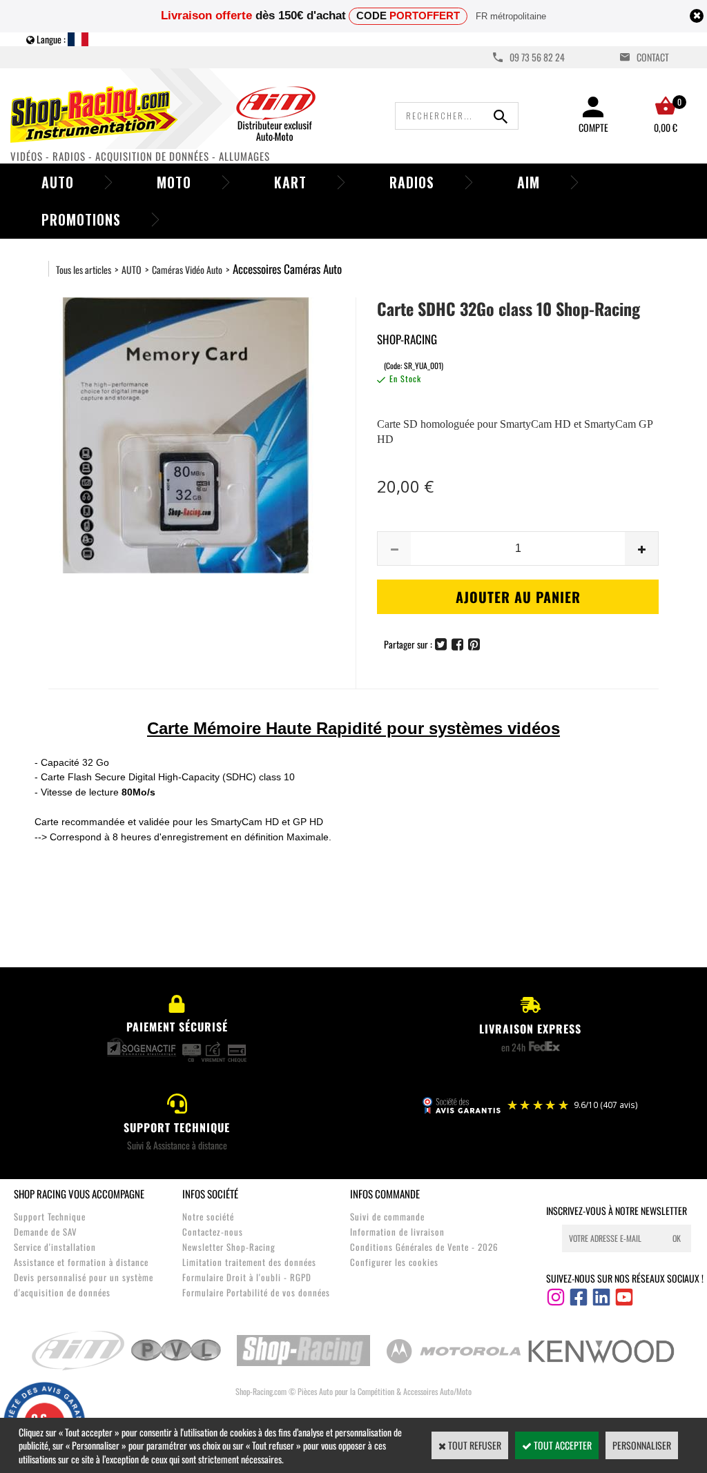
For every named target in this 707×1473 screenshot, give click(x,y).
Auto (57, 182)
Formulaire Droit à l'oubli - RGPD (246, 1277)
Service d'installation (55, 1247)
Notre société (208, 1216)
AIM (528, 182)
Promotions (81, 219)
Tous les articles (83, 269)
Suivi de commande (387, 1216)
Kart (290, 182)
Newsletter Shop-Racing (228, 1247)
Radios (411, 182)
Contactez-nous (212, 1231)
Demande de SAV (45, 1231)
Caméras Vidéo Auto (187, 269)
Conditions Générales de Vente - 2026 (424, 1247)
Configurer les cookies (394, 1262)
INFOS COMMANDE (385, 1193)
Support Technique (50, 1216)
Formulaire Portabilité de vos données (256, 1292)
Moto (174, 182)
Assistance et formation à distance (81, 1262)
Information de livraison (397, 1231)
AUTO (132, 269)
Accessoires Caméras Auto (287, 268)
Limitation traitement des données (249, 1262)
